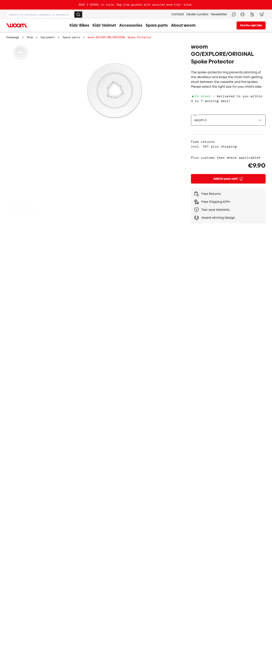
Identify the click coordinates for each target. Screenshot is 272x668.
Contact (177, 14)
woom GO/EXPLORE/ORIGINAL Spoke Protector (119, 37)
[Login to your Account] (252, 14)
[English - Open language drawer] (243, 14)
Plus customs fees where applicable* (226, 158)
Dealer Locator (197, 14)
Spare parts (71, 37)
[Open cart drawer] (262, 14)
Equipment (48, 37)
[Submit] (78, 14)
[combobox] (44, 14)
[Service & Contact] (234, 14)
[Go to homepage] (17, 25)
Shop (30, 37)
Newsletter (219, 14)
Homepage (12, 37)
